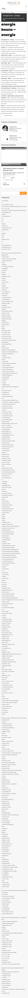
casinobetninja (5, 377)
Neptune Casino (6, 658)
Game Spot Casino (6, 487)
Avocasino (4, 295)
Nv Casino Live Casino (7, 692)
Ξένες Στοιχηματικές (6, 985)
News (3, 673)
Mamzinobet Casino (7, 632)
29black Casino (5, 239)
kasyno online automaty (8, 596)
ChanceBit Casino (6, 390)
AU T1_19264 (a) (6, 291)
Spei (3, 826)
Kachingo (4, 586)
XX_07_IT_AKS (5, 958)
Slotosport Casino (6, 807)
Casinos (4, 381)
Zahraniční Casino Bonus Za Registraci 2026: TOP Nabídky (13, 969)
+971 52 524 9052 (13, 131)
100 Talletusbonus (6, 212)
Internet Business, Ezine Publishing (10, 551)
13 (2, 222)
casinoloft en (5, 379)
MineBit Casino (5, 638)
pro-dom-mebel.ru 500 (7, 751)
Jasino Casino (5, 565)
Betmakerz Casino (6, 317)
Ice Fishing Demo (6, 537)
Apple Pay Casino (6, 276)
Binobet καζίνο (5, 322)
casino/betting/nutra (7, 375)
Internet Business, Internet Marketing (11, 553)
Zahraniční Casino (6, 962)
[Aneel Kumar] (5, 130)
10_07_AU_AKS (6, 208)
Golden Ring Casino (7, 510)
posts (3, 747)
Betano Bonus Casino (7, 311)
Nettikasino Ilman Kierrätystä (9, 661)
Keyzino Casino (6, 601)
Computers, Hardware (7, 408)
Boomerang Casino (7, 344)
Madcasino (4, 629)
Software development (8, 824)
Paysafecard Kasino (7, 723)
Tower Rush (5, 894)
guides (3, 518)
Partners (4, 722)
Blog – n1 (3, 105)
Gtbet (3, 514)
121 (2, 220)
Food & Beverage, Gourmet (8, 472)
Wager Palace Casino (7, 940)
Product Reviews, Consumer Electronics (11, 753)
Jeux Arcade (5, 572)
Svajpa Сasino (5, 861)
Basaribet (4, 305)
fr (2, 479)
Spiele (3, 832)
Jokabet (4, 576)
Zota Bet (4, 977)
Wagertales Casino (7, 942)
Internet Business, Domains (8, 545)
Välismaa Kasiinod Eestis (8, 923)
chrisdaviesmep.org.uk (7, 396)
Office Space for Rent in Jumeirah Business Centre (13, 169)
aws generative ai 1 (6, 297)
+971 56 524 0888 (13, 140)
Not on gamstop (6, 689)
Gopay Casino (5, 512)
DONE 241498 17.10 (6, 431)
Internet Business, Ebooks (8, 547)
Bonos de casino (6, 334)
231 (3, 237)
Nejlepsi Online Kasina (7, 656)
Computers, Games (7, 406)
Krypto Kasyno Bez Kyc (7, 603)
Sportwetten (5, 847)
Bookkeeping (5, 342)
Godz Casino (5, 501)
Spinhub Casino (6, 838)
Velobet (4, 929)
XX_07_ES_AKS (6, 956)
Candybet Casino (6, 357)
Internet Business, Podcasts (9, 555)
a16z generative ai (6, 245)
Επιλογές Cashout (6, 981)
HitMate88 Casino (6, 530)
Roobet (4, 785)
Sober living (5, 818)
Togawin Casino (6, 884)
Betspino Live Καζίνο (7, 319)
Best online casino (6, 307)
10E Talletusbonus (6, 216)
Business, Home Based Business (9, 351)
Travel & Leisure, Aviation (8, 896)
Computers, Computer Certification (11, 402)
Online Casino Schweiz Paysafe (9, 702)
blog (3, 326)
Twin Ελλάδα (5, 906)
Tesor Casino (5, 878)
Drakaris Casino (6, 443)
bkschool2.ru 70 (6, 324)
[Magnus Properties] (14, 4)
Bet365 (4, 309)
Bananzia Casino (6, 303)
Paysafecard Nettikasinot (8, 727)
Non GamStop (5, 683)
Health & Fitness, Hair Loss (8, 528)
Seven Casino (5, 795)
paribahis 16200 (5, 720)
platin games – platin (7, 70)
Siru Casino (4, 797)
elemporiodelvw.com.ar (7, 446)
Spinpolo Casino (6, 840)
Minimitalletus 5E (6, 640)
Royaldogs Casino (6, 789)
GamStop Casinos (6, 493)
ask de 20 (4, 289)
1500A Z (4, 224)
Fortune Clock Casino (7, 474)
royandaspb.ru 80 (6, 791)
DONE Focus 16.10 (6, 439)
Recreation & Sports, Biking (8, 762)
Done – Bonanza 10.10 (7, 427)
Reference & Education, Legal (9, 772)
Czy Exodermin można (7, 415)
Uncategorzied (5, 909)
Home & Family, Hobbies (8, 532)
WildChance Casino (7, 944)
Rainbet (4, 758)
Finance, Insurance (6, 464)
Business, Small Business (8, 353)
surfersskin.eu (5, 859)
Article (3, 284)
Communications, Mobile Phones (10, 400)
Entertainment (5, 448)
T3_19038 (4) (5, 875)
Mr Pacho (4, 650)
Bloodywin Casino (6, 330)
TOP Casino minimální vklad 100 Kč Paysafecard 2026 (14, 890)
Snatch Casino (5, 816)
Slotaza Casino (6, 805)
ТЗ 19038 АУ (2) (5, 993)
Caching (4, 355)
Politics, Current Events (7, 741)
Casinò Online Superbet (8, 367)
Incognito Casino (6, 543)
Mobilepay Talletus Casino (8, 644)
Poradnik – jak (5, 745)
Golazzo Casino (6, 503)
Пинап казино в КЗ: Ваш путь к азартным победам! (13, 989)
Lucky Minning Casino (7, 621)
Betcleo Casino (6, 313)
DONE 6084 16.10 (6, 437)
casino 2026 (5, 361)
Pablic (3, 714)
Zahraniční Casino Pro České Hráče (10, 971)
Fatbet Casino (5, 456)
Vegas (3, 927)
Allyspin (4, 274)
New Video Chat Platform (8, 671)
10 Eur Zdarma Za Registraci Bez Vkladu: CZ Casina (14, 206)
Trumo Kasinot (5, 900)
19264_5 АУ (5, 226)
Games (4, 489)
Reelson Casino (6, 768)
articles (4, 286)
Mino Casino (5, 642)
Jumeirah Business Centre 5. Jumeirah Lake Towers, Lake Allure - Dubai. (13, 173)
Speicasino (4, 828)
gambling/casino (6, 485)
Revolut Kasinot (6, 780)
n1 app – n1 (4, 47)
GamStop (4, 491)
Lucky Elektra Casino (7, 619)
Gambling (4, 483)
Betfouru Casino (6, 315)
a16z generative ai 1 (7, 247)
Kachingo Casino (6, 588)
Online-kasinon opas (7, 706)
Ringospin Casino (6, 782)
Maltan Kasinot (5, 630)
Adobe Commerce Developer (9, 258)
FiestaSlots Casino (6, 460)
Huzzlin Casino (5, 536)
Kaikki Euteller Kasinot (7, 590)
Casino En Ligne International (9, 363)
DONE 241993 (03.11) (6, 433)
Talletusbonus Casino (7, 877)
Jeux (3, 570)
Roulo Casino (5, 787)
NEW (3, 667)
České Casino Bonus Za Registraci (10, 386)
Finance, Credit (5, 462)
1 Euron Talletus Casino (7, 204)
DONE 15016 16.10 (6, 429)
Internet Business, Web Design (9, 557)
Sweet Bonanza (6, 863)
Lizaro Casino (5, 611)
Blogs (3, 328)
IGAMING (4, 541)
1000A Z (4, 214)
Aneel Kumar (13, 127)
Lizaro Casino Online (7, 613)
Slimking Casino (6, 803)
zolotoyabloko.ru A (6, 973)
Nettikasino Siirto (6, 663)
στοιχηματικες (5, 987)
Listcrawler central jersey (8, 607)
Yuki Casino (5, 960)
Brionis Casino (5, 348)
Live (3, 609)
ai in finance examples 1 (8, 266)
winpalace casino (6, 950)
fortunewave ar (6, 475)
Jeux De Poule (5, 574)
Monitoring (4, 646)
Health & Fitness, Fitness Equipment (10, 526)
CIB (3, 398)
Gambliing (4, 481)
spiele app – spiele (6, 78)
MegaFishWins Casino (7, 634)
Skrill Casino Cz (5, 801)
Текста (3, 991)
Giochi (3, 499)
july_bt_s (4, 582)
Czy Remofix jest (6, 417)
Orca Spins (4, 710)
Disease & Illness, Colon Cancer (9, 423)
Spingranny (4, 836)
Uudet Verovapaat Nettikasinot (9, 921)
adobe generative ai (7, 260)
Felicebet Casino (6, 458)
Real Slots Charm (6, 760)
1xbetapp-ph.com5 (6, 227)
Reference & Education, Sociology (10, 774)
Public (3, 756)
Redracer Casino (6, 766)
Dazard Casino (5, 421)
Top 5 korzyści (5, 886)
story (3, 857)
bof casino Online (6, 332)
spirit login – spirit (6, 63)
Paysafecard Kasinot (7, 725)
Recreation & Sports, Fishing (9, 764)
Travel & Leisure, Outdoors (8, 898)
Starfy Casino (5, 851)
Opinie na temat (6, 708)
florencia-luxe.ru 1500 (7, 468)
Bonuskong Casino (6, 338)
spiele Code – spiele (6, 55)
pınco (3, 739)
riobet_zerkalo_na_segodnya (9, 784)
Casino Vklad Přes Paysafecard (9, 373)
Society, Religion (6, 822)
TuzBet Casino (5, 904)
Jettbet (4, 567)
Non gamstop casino (7, 685)
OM (3, 694)
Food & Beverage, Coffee (8, 470)
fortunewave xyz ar (6, 477)
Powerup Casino (6, 749)
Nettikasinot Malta (6, 665)
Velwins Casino (5, 931)
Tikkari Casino (5, 882)
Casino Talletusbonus (7, 369)
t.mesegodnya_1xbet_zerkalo (9, 871)
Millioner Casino (6, 636)
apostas (6, 115)
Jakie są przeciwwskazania (8, 563)
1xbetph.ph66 (5, 229)
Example (4, 452)
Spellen (4, 830)
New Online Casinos (7, 669)
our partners (5, 712)
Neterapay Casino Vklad (8, 660)
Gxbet (3, 520)
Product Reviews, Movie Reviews (10, 754)
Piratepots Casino (6, 737)
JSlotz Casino (5, 578)
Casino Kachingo (6, 365)
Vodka (3, 937)
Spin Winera (5, 834)
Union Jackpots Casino (7, 911)
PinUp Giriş (4, 735)
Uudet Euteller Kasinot (7, 913)
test (3, 880)
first (3, 466)
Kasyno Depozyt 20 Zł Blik (8, 594)
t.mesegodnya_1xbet (7, 869)
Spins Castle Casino (7, 844)
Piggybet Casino (6, 731)
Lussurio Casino (6, 625)
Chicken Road (5, 392)
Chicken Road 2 (6, 394)
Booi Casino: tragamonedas (9, 340)
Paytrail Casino (5, 729)
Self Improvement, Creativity (9, 793)
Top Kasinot (5, 892)
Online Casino (5, 698)
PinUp (3, 733)
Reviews (4, 778)
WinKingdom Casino (7, 946)
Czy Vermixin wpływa (7, 419)
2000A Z (4, 233)
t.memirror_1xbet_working (8, 865)
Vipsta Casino (5, 935)
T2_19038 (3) (5, 873)
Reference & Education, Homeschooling (11, 770)
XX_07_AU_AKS (6, 954)
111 (2, 218)
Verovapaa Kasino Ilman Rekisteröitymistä (12, 933)
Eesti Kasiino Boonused (7, 444)
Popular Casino (5, 743)
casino (3, 359)
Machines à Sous (6, 627)
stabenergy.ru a (6, 849)
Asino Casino (5, 288)
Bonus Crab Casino (6, 336)
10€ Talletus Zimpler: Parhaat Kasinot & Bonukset (14, 210)
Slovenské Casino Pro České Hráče (10, 815)
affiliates (4, 264)
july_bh (4, 580)
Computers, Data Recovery (8, 404)
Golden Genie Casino (7, 505)
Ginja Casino (5, 497)
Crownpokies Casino (7, 413)
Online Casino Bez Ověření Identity (10, 700)
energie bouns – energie (7, 39)
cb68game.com (6, 384)
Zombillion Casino (6, 975)
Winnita (4, 948)
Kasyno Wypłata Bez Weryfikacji (10, 598)
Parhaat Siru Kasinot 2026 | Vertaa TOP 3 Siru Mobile (13, 718)
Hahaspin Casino (6, 522)
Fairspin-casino (5, 454)
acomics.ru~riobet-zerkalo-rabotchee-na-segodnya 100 (11, 254)
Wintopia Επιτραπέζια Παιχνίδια (9, 952)
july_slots (4, 584)
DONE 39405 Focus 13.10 (7, 435)
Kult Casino (5, 605)
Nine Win (4, 679)
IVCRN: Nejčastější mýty (7, 559)
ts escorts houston (6, 902)
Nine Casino (5, 677)
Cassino (15, 18)
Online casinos (5, 704)
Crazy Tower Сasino (7, 412)
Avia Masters (5, 293)
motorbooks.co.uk (6, 648)
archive (4, 280)
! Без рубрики (5, 200)
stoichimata (5, 855)
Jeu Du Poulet (5, 568)
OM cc (3, 696)
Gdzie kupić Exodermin (7, 495)
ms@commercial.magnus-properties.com (15, 138)
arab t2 (4, 278)
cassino (11, 115)
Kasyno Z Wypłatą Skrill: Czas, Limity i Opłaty (12, 599)
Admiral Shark (5, 257)
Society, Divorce (6, 820)
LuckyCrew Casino (6, 623)
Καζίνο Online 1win (6, 983)
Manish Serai (13, 136)
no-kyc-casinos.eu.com (8, 681)
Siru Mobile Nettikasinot (7, 799)
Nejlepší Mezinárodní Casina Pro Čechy (11, 654)
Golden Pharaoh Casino (8, 508)
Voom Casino (5, 939)
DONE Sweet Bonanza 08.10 (8, 441)
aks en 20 (4, 270)
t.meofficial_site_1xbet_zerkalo (10, 867)
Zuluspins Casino (6, 979)
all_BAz (4, 272)
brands (4, 346)
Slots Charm (5, 809)
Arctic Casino (5, 282)
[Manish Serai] (5, 139)
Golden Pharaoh (6, 506)
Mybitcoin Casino (6, 652)
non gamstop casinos (7, 687)
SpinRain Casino (6, 842)
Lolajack (4, 617)
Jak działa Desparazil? (7, 561)
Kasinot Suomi (5, 592)
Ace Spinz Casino (6, 249)
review (3, 776)
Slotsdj (3, 811)
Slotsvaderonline (6, 813)
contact (4, 410)
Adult (3, 262)
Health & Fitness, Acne (7, 524)
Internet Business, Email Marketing (10, 549)
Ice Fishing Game (6, 539)
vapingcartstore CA (7, 925)
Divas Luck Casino (6, 425)
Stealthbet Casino (6, 853)
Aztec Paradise (6, 299)
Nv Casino (4, 691)
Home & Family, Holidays (8, 534)
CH (3, 388)
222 (3, 235)
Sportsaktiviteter (6, 846)
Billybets (4, 320)
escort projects (6, 450)
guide (3, 516)
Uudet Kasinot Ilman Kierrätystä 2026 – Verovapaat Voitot (13, 918)
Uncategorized (5, 908)
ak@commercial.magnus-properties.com (15, 129)
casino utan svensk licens (8, 371)
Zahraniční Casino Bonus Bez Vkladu (10, 964)
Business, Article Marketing (8, 350)
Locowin (4, 615)
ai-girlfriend (5, 268)
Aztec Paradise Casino (7, 301)
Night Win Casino (6, 675)
